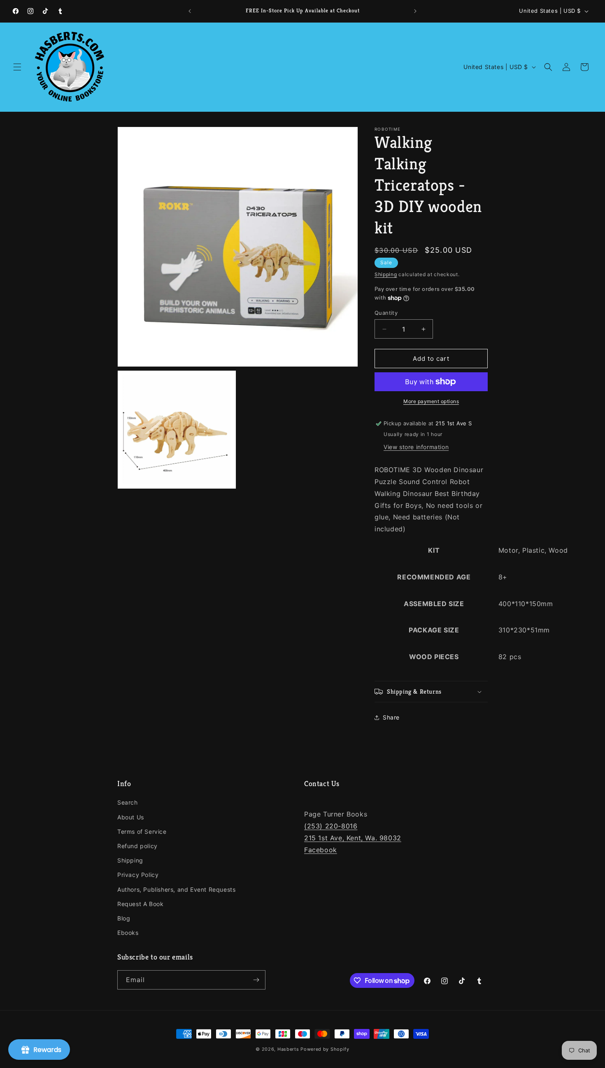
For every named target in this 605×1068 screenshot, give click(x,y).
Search (127, 802)
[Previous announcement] (190, 11)
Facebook (320, 850)
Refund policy (137, 845)
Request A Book (140, 903)
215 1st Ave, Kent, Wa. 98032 (352, 838)
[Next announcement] (415, 11)
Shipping (386, 274)
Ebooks (128, 932)
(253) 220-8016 (330, 826)
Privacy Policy (137, 874)
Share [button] (391, 717)
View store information (416, 446)
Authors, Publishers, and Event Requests (176, 889)
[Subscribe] (256, 980)
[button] (17, 67)
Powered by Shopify (324, 1049)
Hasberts (288, 1049)
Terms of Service (142, 831)
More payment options (431, 401)
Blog (123, 918)
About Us (130, 817)
